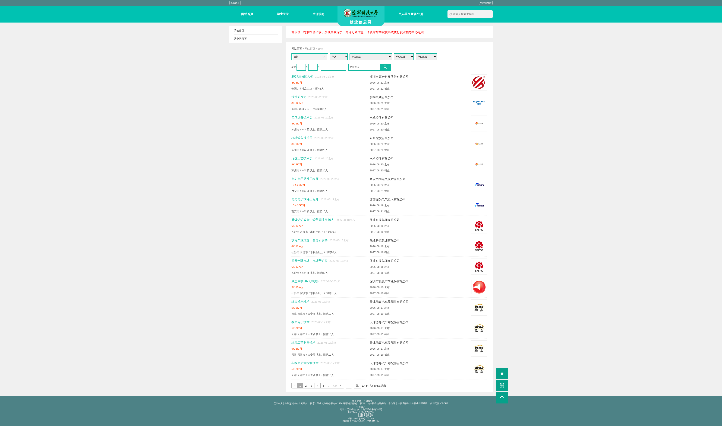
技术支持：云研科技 (361, 401)
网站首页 (296, 48)
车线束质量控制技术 (305, 363)
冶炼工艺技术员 (301, 158)
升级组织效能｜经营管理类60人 (312, 219)
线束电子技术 (300, 322)
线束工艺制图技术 (303, 342)
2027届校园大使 (302, 76)
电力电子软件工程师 (305, 199)
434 (335, 385)
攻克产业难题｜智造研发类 (309, 240)
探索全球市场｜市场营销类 (309, 260)
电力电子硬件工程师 (305, 178)
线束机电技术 (300, 301)
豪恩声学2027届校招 (305, 281)
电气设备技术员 (301, 117)
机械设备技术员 (301, 137)
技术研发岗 (298, 97)
